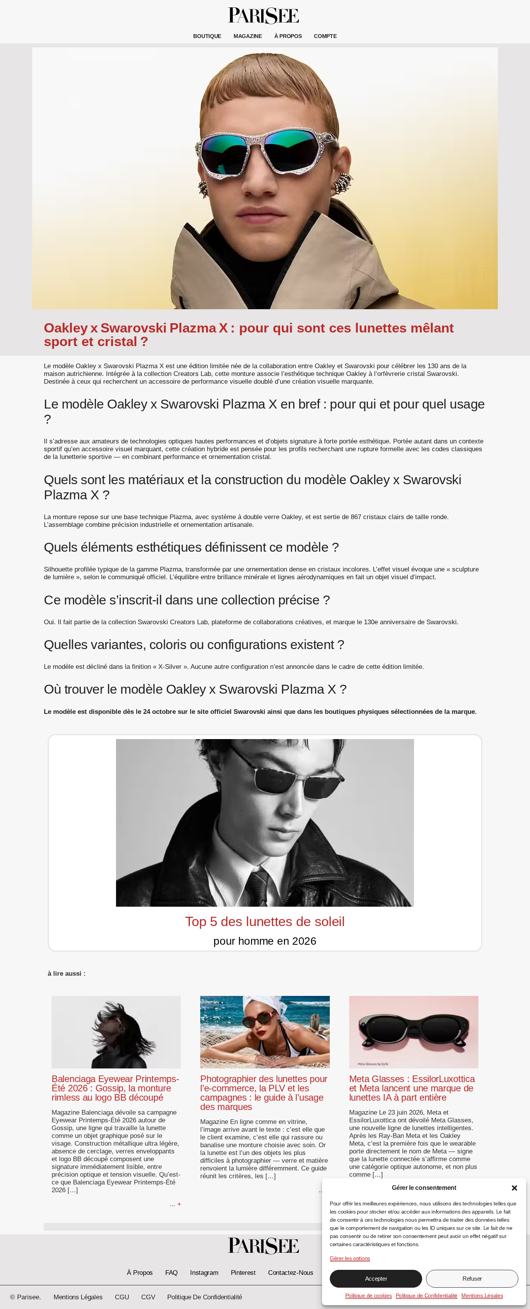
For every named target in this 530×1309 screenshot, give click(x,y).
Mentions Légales (482, 1295)
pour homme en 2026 (265, 941)
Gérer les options (350, 1258)
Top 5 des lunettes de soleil (265, 921)
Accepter (376, 1278)
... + (175, 1204)
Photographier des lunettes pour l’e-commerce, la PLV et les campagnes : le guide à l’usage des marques (263, 1093)
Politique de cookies (368, 1295)
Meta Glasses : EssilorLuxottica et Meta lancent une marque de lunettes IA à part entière (412, 1088)
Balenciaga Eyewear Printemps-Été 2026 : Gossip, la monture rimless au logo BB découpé (115, 1088)
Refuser (472, 1278)
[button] (514, 1188)
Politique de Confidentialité (427, 1295)
